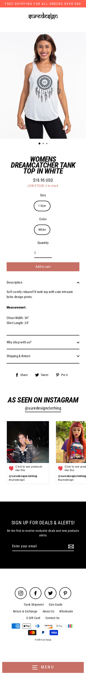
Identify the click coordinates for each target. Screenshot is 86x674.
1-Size (42, 206)
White (42, 229)
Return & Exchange (25, 611)
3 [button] (47, 144)
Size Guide (55, 604)
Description (14, 282)
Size (43, 195)
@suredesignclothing (43, 408)
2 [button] (44, 144)
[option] (43, 85)
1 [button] (40, 144)
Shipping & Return (18, 356)
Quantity (43, 243)
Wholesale (66, 611)
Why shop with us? (19, 342)
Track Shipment (34, 604)
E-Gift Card (33, 618)
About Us (48, 611)
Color (43, 219)
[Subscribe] (70, 546)
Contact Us (52, 618)
